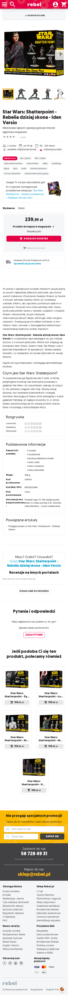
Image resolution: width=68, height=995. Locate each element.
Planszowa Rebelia (12, 948)
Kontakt (7, 894)
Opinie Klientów (45, 894)
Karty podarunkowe (47, 934)
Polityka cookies (45, 945)
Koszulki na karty (11, 930)
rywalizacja (56, 163)
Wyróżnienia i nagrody (49, 898)
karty (15, 168)
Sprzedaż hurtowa (12, 938)
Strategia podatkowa (48, 948)
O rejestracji (9, 916)
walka (45, 163)
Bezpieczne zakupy (13, 905)
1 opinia (23, 137)
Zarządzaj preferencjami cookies (62, 988)
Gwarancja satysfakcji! (48, 905)
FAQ (5, 920)
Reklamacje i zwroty (13, 898)
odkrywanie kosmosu (13, 163)
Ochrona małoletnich (48, 916)
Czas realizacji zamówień (16, 902)
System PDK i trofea (47, 938)
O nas (40, 891)
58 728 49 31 (34, 853)
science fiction (33, 163)
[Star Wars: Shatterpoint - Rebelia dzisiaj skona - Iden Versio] (34, 53)
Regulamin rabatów (13, 913)
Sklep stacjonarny (46, 902)
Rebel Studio (10, 941)
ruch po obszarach (12, 173)
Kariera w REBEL (45, 952)
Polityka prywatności (15, 989)
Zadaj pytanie (34, 634)
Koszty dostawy (11, 891)
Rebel (21, 208)
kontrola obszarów (38, 168)
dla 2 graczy (25, 158)
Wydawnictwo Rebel (14, 934)
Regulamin (37, 989)
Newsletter (42, 930)
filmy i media (40, 158)
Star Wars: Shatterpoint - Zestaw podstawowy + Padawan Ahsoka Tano (25, 194)
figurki (6, 168)
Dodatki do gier (36, 15)
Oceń (34, 563)
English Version (11, 945)
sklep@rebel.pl (34, 874)
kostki (23, 168)
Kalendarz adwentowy (49, 913)
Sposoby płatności (13, 909)
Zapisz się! (52, 836)
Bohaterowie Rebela (48, 909)
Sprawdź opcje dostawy (27, 263)
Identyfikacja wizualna (48, 920)
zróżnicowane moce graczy (36, 173)
